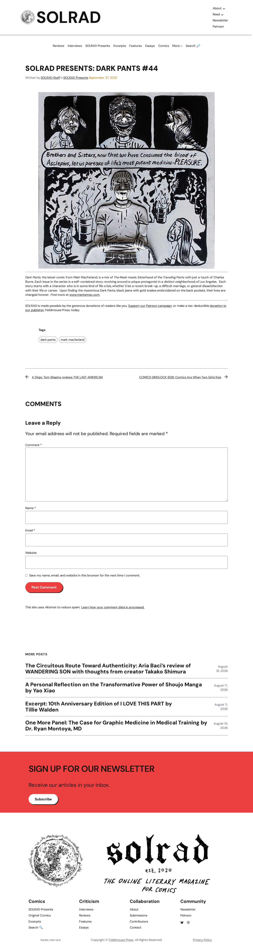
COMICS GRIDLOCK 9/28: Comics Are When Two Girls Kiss (180, 377)
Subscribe (43, 799)
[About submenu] (224, 8)
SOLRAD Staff (50, 78)
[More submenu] (181, 46)
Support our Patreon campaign (150, 306)
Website (31, 553)
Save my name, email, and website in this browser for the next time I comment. (84, 575)
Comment (33, 445)
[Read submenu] (222, 14)
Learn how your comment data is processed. (112, 607)
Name (30, 508)
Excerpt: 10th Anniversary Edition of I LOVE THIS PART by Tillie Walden (98, 707)
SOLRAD (68, 17)
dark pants (48, 340)
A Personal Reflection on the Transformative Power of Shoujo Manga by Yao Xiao (113, 688)
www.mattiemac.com (84, 295)
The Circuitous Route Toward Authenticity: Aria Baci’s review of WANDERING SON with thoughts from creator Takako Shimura (108, 669)
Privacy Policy (202, 940)
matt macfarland (73, 340)
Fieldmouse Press (121, 940)
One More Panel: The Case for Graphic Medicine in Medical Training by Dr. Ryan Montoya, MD (116, 726)
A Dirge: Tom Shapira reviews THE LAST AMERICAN (67, 377)
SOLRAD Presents (75, 78)
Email (30, 530)
